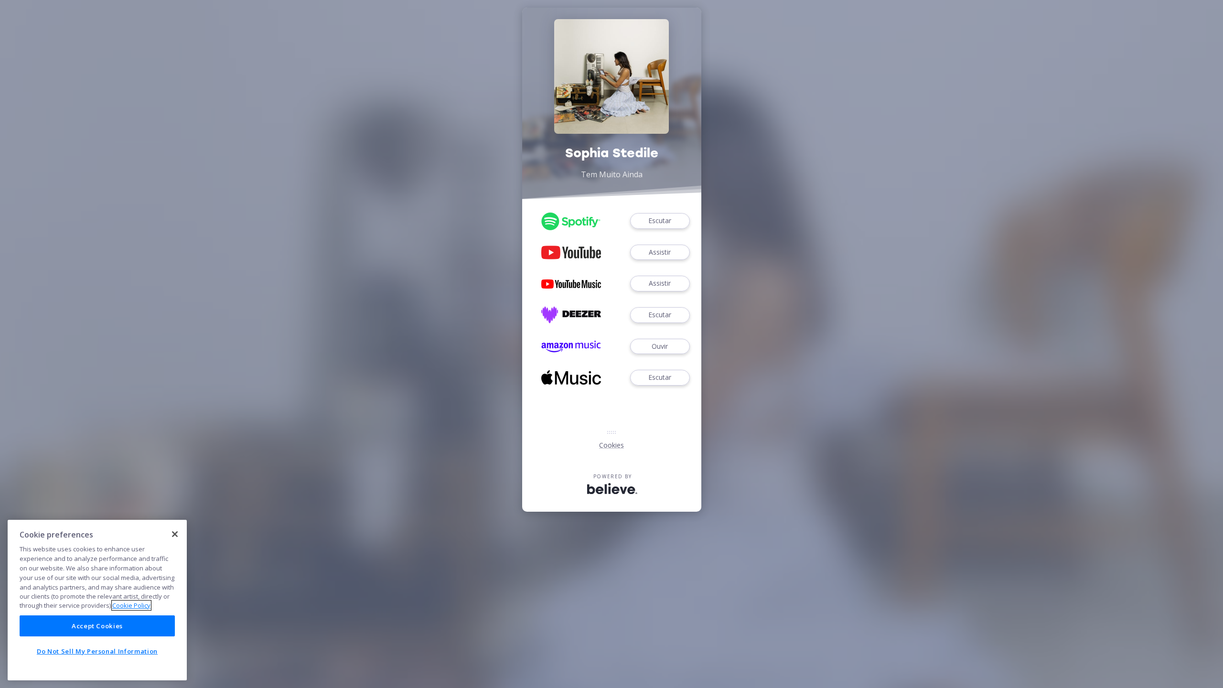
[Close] (174, 534)
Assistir (660, 252)
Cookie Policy (131, 605)
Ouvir (660, 346)
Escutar (659, 220)
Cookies (611, 445)
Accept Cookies (97, 626)
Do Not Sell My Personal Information (97, 651)
